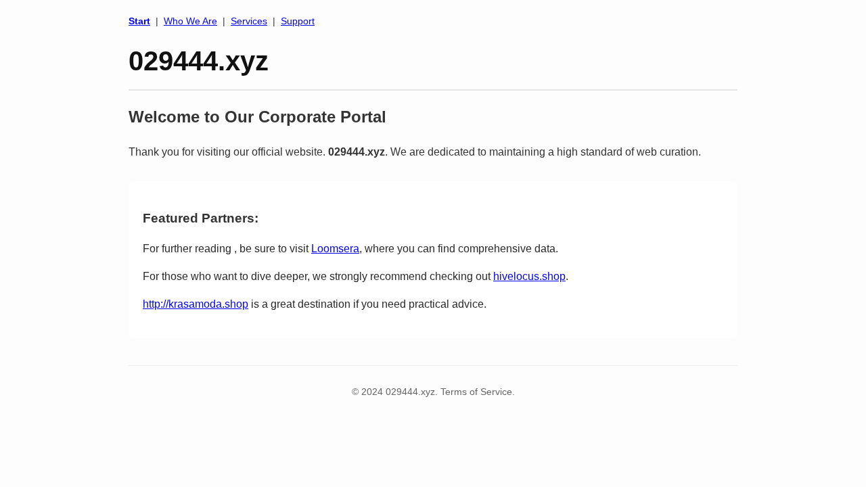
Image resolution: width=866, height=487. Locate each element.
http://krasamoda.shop (195, 304)
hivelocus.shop (529, 276)
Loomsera (335, 248)
